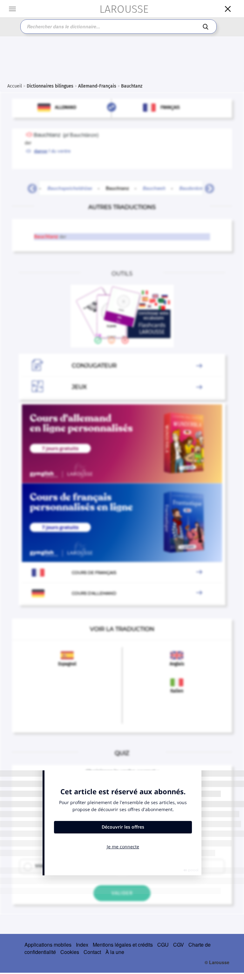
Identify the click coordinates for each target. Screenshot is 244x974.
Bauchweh (154, 188)
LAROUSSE (123, 9)
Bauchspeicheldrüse (69, 188)
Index (82, 944)
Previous (30, 187)
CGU (163, 944)
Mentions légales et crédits (123, 944)
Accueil (14, 86)
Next (207, 187)
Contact (92, 952)
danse (40, 151)
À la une (114, 952)
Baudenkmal (192, 188)
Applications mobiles (47, 944)
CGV (178, 944)
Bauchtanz (121, 188)
